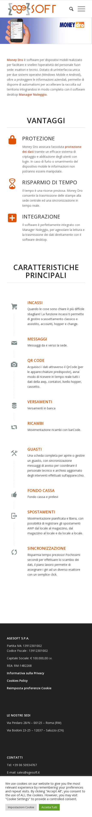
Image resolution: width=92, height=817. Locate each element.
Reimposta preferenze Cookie (29, 688)
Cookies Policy (18, 681)
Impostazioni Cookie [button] (21, 807)
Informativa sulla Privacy (26, 673)
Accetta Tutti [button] (49, 807)
